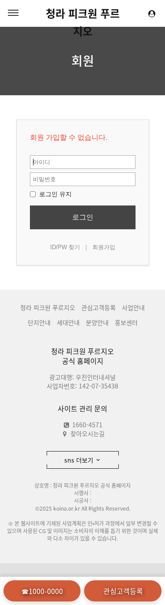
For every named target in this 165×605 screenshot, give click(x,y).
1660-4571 (86, 424)
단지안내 (39, 322)
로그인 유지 (54, 194)
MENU (13, 13)
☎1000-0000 (42, 591)
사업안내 (133, 307)
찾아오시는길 (87, 433)
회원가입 (103, 247)
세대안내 (68, 322)
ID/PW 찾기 (65, 247)
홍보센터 (126, 322)
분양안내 (97, 322)
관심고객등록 (98, 307)
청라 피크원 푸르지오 (83, 13)
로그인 (82, 217)
